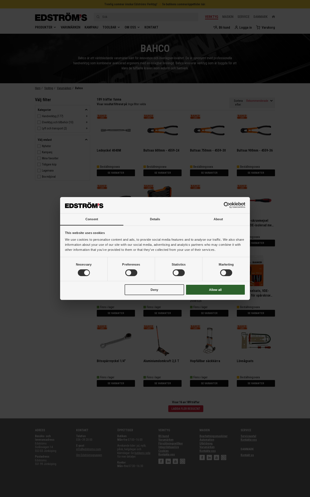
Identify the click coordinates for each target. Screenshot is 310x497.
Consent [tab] (91, 219)
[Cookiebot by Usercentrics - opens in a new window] (226, 205)
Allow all (215, 289)
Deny (154, 289)
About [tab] (218, 219)
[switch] (131, 272)
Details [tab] (155, 219)
